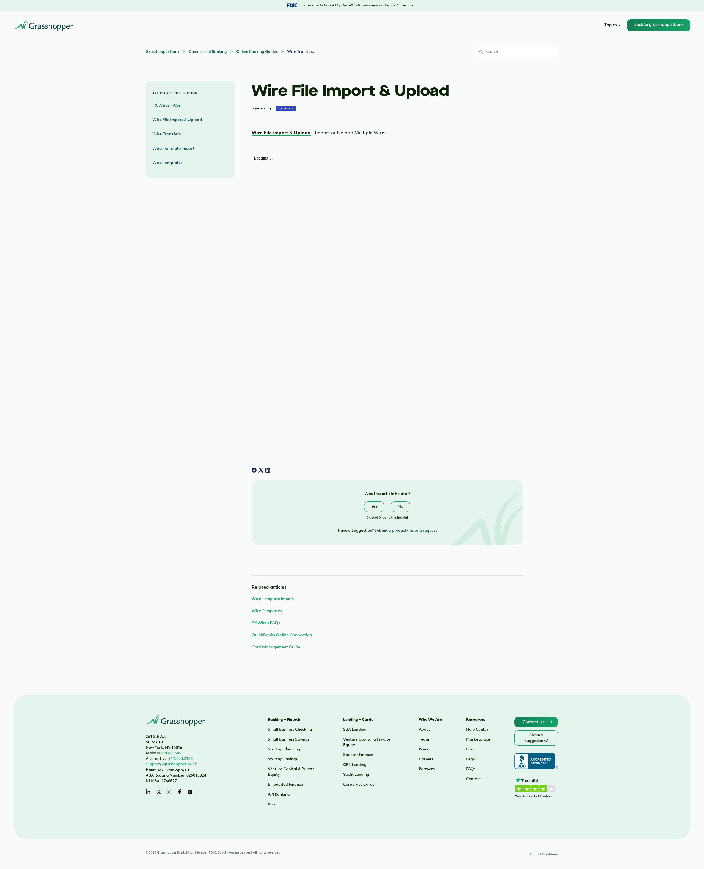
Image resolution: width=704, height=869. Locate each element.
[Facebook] (254, 470)
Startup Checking (284, 749)
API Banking (279, 794)
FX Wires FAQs (166, 106)
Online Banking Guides (257, 52)
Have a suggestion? (536, 738)
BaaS (273, 804)
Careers (426, 759)
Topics (610, 25)
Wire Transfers (300, 52)
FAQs (470, 769)
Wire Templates (167, 163)
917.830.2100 (169, 759)
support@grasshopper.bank (171, 764)
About (424, 729)
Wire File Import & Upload (177, 120)
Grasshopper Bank (163, 52)
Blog (470, 749)
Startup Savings (283, 759)
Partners (427, 769)
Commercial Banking (208, 52)
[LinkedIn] (267, 470)
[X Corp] (260, 470)
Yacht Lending (356, 775)
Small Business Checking (290, 729)
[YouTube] (190, 791)
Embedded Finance (285, 784)
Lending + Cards (358, 720)
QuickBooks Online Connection (282, 635)
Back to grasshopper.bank (659, 25)
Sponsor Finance (358, 755)
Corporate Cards (358, 784)
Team (424, 739)
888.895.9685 (163, 753)
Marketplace (478, 739)
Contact (473, 779)
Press (423, 749)
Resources (475, 720)
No (400, 507)
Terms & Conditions (543, 854)
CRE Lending (355, 765)
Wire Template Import (173, 149)
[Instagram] (169, 791)
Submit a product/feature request (406, 531)
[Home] (43, 25)
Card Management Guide (276, 647)
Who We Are (430, 720)
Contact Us (533, 722)
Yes (374, 507)
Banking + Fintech (284, 720)
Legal (471, 759)
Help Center (477, 729)
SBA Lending (355, 729)
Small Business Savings (288, 739)
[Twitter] (158, 791)
